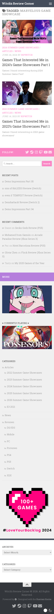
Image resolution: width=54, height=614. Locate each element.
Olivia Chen (11, 252)
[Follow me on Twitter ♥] (27, 152)
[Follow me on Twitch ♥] (41, 152)
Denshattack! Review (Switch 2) (22, 202)
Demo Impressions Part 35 (19, 181)
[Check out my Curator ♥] (31, 152)
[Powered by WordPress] (16, 599)
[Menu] (50, 3)
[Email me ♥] (50, 152)
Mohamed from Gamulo (18, 234)
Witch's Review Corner (18, 3)
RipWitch (27, 54)
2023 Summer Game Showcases (20, 108)
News (18, 51)
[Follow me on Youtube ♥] (45, 152)
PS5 (9, 461)
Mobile (10, 434)
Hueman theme (43, 599)
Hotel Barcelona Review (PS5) (29, 245)
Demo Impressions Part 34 (19, 209)
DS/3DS (11, 427)
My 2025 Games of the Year (29, 263)
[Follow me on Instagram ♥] (36, 152)
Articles (7, 51)
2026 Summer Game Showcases (24, 399)
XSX (9, 475)
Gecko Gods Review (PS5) (29, 227)
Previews (12, 448)
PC (8, 441)
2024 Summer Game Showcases (20, 47)
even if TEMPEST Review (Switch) (23, 195)
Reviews (9, 422)
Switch (11, 468)
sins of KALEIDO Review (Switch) (23, 188)
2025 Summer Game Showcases (24, 393)
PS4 (9, 454)
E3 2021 (11, 406)
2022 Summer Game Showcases (24, 372)
